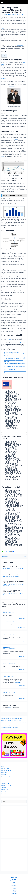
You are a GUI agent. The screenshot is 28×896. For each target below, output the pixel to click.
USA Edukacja (18, 682)
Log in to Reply (22, 618)
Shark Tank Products (17, 568)
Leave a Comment (6, 568)
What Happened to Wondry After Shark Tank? (11, 718)
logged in (10, 707)
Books (2, 766)
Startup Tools (7, 576)
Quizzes (14, 879)
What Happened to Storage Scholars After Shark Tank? (13, 723)
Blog (12, 568)
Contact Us (14, 893)
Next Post (24, 556)
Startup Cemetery (5, 791)
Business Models (5, 768)
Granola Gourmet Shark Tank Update (9, 727)
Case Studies (4, 772)
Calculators (14, 883)
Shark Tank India (16, 593)
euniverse (3, 78)
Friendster (22, 65)
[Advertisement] (14, 822)
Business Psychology (6, 770)
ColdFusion (11, 86)
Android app (20, 45)
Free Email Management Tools (11, 574)
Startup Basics (4, 789)
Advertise (14, 888)
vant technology (19, 223)
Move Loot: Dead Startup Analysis (11, 352)
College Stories (4, 774)
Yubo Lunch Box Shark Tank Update (13, 567)
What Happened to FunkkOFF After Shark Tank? (12, 725)
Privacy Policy (14, 890)
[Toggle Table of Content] (4, 56)
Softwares (3, 787)
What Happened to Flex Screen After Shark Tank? (13, 582)
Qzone (16, 139)
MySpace (9, 339)
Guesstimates (4, 779)
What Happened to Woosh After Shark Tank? (11, 720)
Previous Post (4, 556)
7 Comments (4, 14)
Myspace (3, 28)
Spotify (3, 156)
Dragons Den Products (6, 776)
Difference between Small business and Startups (14, 358)
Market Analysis (4, 781)
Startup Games (14, 877)
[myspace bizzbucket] (7, 384)
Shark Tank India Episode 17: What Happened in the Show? (12, 591)
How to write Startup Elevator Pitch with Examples (15, 357)
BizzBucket (14, 876)
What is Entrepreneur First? (10, 369)
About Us (14, 891)
